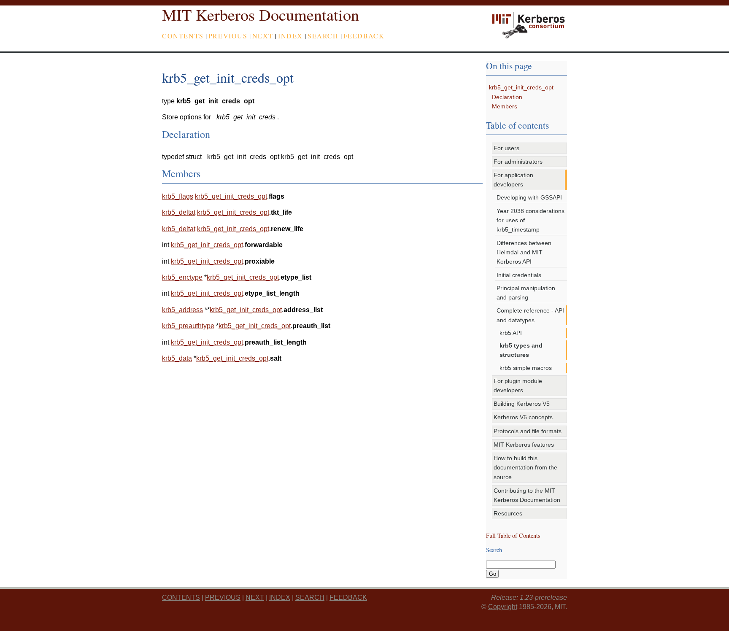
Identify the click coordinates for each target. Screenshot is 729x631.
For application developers (513, 180)
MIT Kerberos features (524, 444)
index (290, 35)
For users (506, 148)
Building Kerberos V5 (522, 403)
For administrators (518, 161)
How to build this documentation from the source (525, 467)
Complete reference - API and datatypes (530, 315)
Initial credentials (519, 275)
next (262, 35)
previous (228, 35)
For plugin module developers (518, 386)
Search (323, 35)
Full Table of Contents (513, 535)
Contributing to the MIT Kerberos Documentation (527, 495)
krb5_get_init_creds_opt (521, 87)
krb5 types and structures (521, 350)
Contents (183, 35)
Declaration (507, 97)
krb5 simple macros (526, 367)
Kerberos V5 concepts (523, 417)
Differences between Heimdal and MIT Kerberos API (524, 252)
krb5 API (511, 332)
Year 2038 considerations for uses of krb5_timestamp (530, 220)
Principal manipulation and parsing (526, 293)
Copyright (502, 606)
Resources (508, 513)
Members (504, 106)
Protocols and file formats (528, 431)
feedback (364, 35)
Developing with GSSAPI (529, 197)
